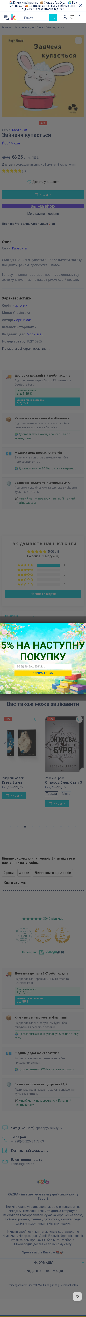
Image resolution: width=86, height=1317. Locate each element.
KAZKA (13, 17)
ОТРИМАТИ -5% (43, 673)
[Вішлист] (72, 17)
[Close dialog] (82, 626)
